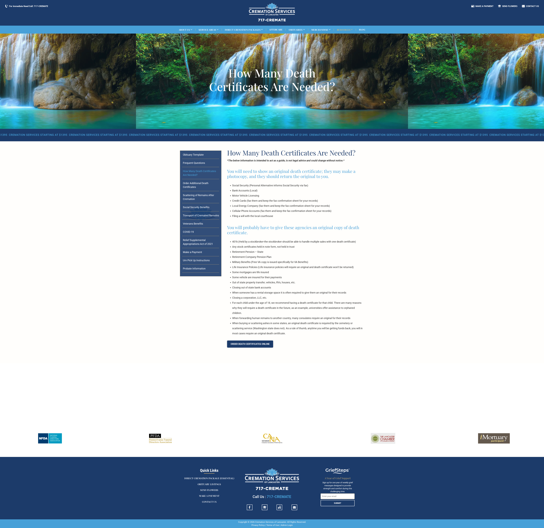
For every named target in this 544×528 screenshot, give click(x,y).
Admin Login (287, 525)
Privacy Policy (258, 525)
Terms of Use (272, 525)
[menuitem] (186, 29)
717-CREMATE (279, 497)
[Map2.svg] (279, 508)
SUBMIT (337, 503)
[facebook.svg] (249, 508)
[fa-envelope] (294, 507)
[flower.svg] (264, 508)
